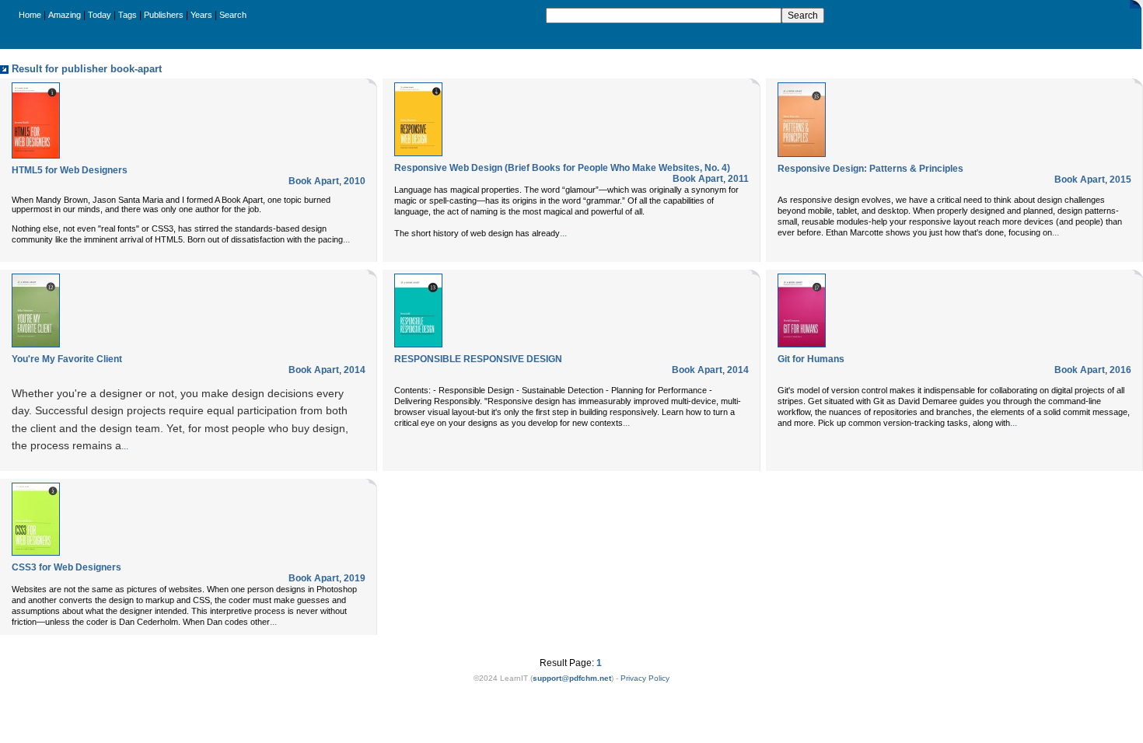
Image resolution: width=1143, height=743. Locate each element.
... (346, 239)
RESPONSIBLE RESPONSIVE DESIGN (478, 359)
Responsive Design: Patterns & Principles (870, 168)
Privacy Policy (644, 678)
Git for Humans (811, 359)
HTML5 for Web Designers (70, 170)
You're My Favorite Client (67, 359)
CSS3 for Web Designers (66, 567)
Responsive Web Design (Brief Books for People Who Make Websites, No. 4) (562, 167)
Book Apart (313, 181)
